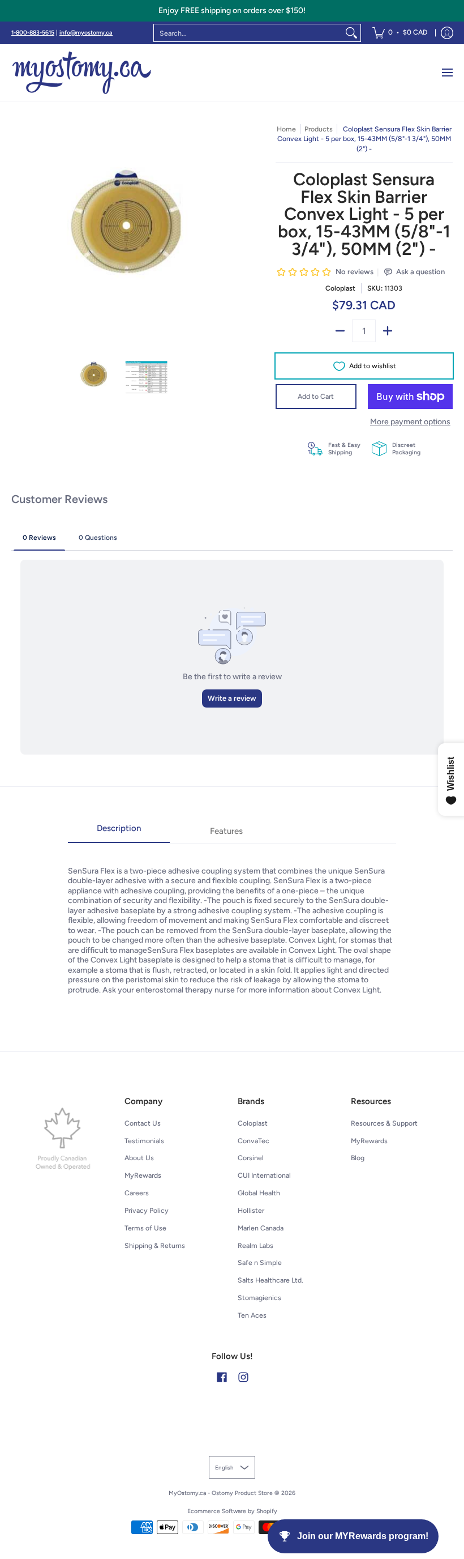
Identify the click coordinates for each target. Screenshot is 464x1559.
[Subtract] (340, 331)
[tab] (119, 831)
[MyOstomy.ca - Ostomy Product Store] (82, 72)
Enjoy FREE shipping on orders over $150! (232, 10)
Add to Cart (316, 396)
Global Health (259, 1193)
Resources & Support (384, 1123)
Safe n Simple (260, 1262)
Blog (357, 1157)
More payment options (410, 422)
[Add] (387, 331)
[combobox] (248, 32)
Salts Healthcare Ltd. (270, 1280)
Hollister (251, 1210)
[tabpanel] (232, 919)
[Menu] (447, 72)
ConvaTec (253, 1140)
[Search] (351, 32)
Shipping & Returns (154, 1245)
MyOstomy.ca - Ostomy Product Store (221, 1493)
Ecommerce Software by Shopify (232, 1511)
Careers (136, 1193)
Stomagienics (259, 1297)
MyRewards (142, 1175)
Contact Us (142, 1123)
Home (286, 129)
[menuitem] (400, 33)
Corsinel (251, 1157)
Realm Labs (255, 1245)
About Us (139, 1157)
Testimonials (144, 1140)
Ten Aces (252, 1315)
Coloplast (340, 288)
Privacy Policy (146, 1210)
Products (318, 129)
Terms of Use (145, 1228)
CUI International (264, 1175)
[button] (222, 1377)
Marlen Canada (260, 1228)
